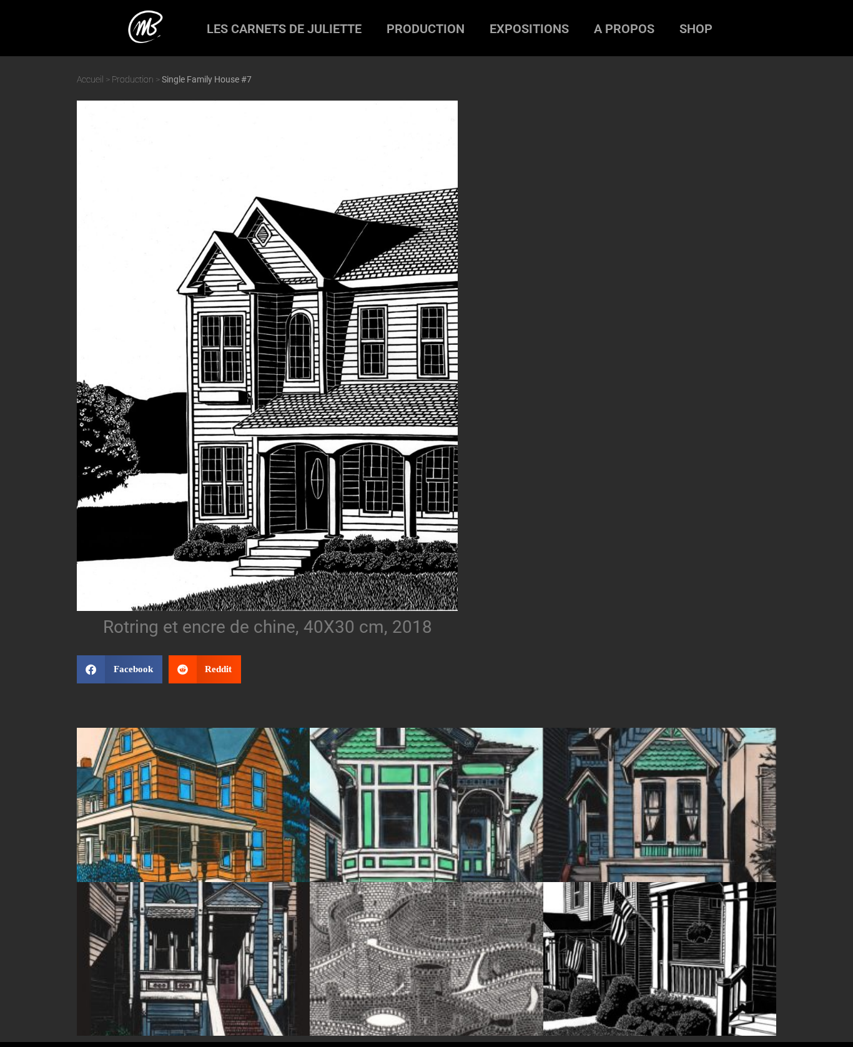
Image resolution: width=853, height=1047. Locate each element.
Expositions (529, 28)
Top (823, 1017)
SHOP (695, 28)
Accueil (90, 79)
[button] (119, 669)
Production (426, 28)
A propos (624, 28)
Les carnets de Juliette (284, 28)
